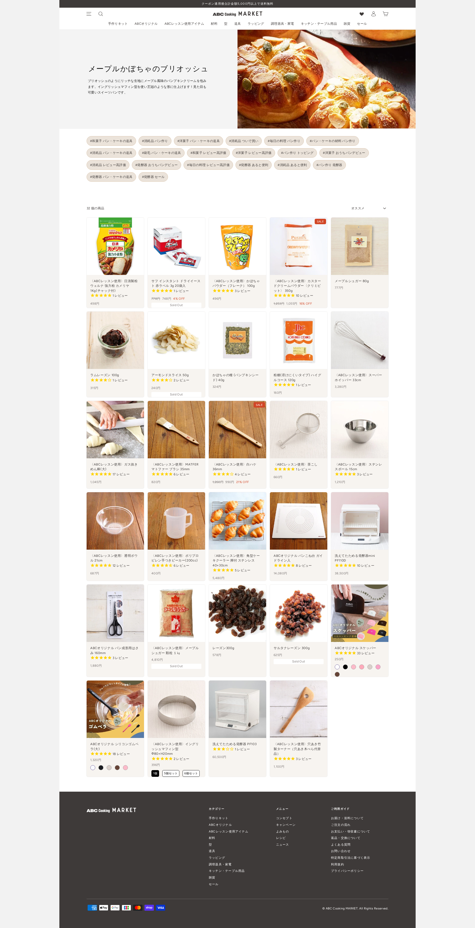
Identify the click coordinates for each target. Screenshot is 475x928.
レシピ (281, 838)
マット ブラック (100, 767)
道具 (237, 23)
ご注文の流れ (341, 825)
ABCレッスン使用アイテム (184, 23)
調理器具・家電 (282, 23)
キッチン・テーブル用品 (319, 23)
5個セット (171, 773)
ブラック (345, 666)
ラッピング (256, 23)
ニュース (282, 844)
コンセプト (284, 818)
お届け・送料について (347, 818)
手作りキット (118, 23)
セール (362, 23)
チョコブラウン (337, 674)
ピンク (378, 666)
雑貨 (347, 23)
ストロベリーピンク (353, 666)
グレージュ (369, 666)
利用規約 (337, 864)
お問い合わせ (341, 851)
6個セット (191, 773)
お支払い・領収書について (350, 831)
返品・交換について (345, 838)
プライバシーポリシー (347, 871)
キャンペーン (286, 825)
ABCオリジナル (146, 23)
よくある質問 (341, 844)
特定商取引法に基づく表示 (350, 857)
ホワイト (337, 666)
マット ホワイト (92, 767)
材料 (214, 23)
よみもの (282, 831)
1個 (155, 773)
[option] (237, 3)
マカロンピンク (361, 666)
